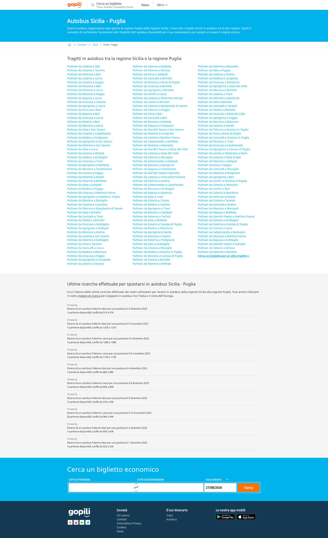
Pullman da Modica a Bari (83, 121)
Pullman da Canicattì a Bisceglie (218, 169)
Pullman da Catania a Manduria (218, 192)
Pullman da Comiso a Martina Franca (156, 137)
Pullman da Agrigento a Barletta (153, 90)
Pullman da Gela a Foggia (214, 70)
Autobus (82, 44)
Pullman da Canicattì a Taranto (217, 106)
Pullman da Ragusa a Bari (83, 114)
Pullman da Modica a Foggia (85, 188)
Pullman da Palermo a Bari (84, 74)
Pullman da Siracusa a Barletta (152, 86)
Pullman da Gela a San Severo (86, 129)
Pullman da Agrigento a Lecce (86, 106)
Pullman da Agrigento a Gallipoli (88, 228)
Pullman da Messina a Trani (215, 141)
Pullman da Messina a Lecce (85, 125)
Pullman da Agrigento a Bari (216, 177)
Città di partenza (79, 479)
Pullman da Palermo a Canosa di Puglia (223, 224)
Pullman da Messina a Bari (84, 86)
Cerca (248, 487)
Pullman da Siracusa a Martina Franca (91, 192)
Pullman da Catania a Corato (151, 200)
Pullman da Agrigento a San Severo (89, 141)
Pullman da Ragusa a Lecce (84, 98)
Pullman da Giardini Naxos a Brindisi (156, 173)
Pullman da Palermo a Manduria (218, 98)
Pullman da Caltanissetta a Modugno (221, 232)
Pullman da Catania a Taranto (86, 70)
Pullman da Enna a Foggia (214, 165)
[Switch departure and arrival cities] (136, 487)
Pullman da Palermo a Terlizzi (151, 216)
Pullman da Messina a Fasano (151, 236)
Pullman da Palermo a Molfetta (86, 181)
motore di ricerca (89, 296)
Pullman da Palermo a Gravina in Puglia (223, 129)
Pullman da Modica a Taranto (151, 204)
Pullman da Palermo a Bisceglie (153, 157)
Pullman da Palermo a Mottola (152, 263)
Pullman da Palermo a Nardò (85, 177)
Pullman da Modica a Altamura (86, 252)
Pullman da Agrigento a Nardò (152, 232)
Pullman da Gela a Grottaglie (151, 244)
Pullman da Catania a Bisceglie (152, 248)
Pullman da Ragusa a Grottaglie (218, 240)
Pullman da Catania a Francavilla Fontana (159, 177)
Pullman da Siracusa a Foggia (86, 256)
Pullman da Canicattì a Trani (85, 216)
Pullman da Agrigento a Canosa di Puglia (224, 149)
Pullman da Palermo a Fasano (217, 196)
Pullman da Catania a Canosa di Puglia (157, 224)
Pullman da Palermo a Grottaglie (88, 240)
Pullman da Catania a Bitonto (85, 153)
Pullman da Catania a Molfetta (152, 66)
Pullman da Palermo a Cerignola (153, 133)
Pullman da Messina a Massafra (153, 145)
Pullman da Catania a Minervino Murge (158, 98)
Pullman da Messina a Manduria (153, 165)
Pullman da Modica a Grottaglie (87, 157)
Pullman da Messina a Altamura (218, 121)
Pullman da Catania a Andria (216, 74)
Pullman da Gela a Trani (148, 196)
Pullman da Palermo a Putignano (153, 240)
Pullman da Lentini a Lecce (150, 94)
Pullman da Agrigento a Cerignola (88, 259)
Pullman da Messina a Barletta (217, 90)
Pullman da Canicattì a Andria (217, 204)
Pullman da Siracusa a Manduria (219, 82)
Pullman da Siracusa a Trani (85, 161)
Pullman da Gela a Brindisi (84, 212)
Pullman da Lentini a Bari (214, 188)
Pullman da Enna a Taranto (84, 244)
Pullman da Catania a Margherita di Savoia (160, 106)
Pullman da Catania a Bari (83, 66)
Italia (95, 44)
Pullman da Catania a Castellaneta (89, 133)
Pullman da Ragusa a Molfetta (217, 212)
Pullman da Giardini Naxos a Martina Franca (226, 216)
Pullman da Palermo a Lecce (85, 90)
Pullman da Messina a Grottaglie (153, 188)
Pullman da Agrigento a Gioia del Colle (222, 86)
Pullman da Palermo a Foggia (151, 110)
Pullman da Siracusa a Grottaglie (88, 224)
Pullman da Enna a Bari (147, 114)
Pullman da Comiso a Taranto (216, 200)
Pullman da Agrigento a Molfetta (88, 165)
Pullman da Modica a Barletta (217, 110)
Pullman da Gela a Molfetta (150, 220)
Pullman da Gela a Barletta (215, 102)
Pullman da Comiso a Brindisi (151, 259)
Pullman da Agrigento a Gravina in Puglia (93, 196)
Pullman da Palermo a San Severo (88, 145)
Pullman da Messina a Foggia (86, 94)
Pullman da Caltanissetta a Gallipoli (155, 161)
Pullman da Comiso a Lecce (215, 228)
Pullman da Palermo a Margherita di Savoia (94, 208)
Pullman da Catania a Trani (215, 94)
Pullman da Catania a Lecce (84, 78)
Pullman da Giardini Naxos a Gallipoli (221, 244)
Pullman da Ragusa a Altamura (152, 192)
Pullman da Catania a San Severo (88, 236)
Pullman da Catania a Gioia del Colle (156, 153)
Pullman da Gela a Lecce (82, 149)
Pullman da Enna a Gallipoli (150, 74)
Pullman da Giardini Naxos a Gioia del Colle (160, 149)
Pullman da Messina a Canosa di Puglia (158, 256)
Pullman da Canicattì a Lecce (85, 248)
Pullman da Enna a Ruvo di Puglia (219, 133)
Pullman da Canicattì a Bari (150, 118)
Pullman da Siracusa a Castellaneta (220, 145)
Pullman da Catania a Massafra (218, 184)
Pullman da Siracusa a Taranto (86, 102)
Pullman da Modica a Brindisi (86, 220)
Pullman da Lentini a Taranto (85, 263)
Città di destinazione (150, 479)
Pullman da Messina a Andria (86, 232)
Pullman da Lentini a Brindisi (151, 102)
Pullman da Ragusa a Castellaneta (154, 169)
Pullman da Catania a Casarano (87, 204)
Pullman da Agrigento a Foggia (217, 118)
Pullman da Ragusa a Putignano (153, 125)
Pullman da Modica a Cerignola (218, 78)
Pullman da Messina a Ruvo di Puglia (156, 82)
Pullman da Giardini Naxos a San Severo (158, 129)
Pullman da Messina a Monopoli (218, 208)
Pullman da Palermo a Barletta (217, 252)
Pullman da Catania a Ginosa (216, 248)
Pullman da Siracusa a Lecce (85, 118)
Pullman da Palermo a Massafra (218, 66)
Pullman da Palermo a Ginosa (151, 70)
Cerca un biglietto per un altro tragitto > (223, 256)
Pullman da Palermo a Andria (151, 181)
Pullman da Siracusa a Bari (84, 110)
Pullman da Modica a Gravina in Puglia (157, 252)
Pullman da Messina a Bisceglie (87, 200)
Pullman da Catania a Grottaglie (218, 220)
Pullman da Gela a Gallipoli (84, 184)
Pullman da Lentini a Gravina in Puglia (222, 181)
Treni (169, 515)
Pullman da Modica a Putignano (87, 137)
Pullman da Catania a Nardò (216, 125)
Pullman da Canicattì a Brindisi (152, 78)
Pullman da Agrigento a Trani (151, 208)
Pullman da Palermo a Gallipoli (217, 161)
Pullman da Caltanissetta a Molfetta (155, 141)
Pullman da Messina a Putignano (219, 173)
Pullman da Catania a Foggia (85, 82)
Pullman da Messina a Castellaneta (89, 169)
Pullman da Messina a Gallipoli (152, 212)
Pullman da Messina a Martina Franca (222, 236)
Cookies (121, 527)
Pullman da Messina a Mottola (152, 121)
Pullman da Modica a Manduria (153, 228)
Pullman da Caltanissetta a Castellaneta (158, 184)
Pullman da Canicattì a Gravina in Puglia (223, 137)
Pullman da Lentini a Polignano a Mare (222, 153)
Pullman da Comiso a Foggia (85, 173)
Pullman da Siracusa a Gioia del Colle (221, 114)
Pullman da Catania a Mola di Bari (219, 157)
